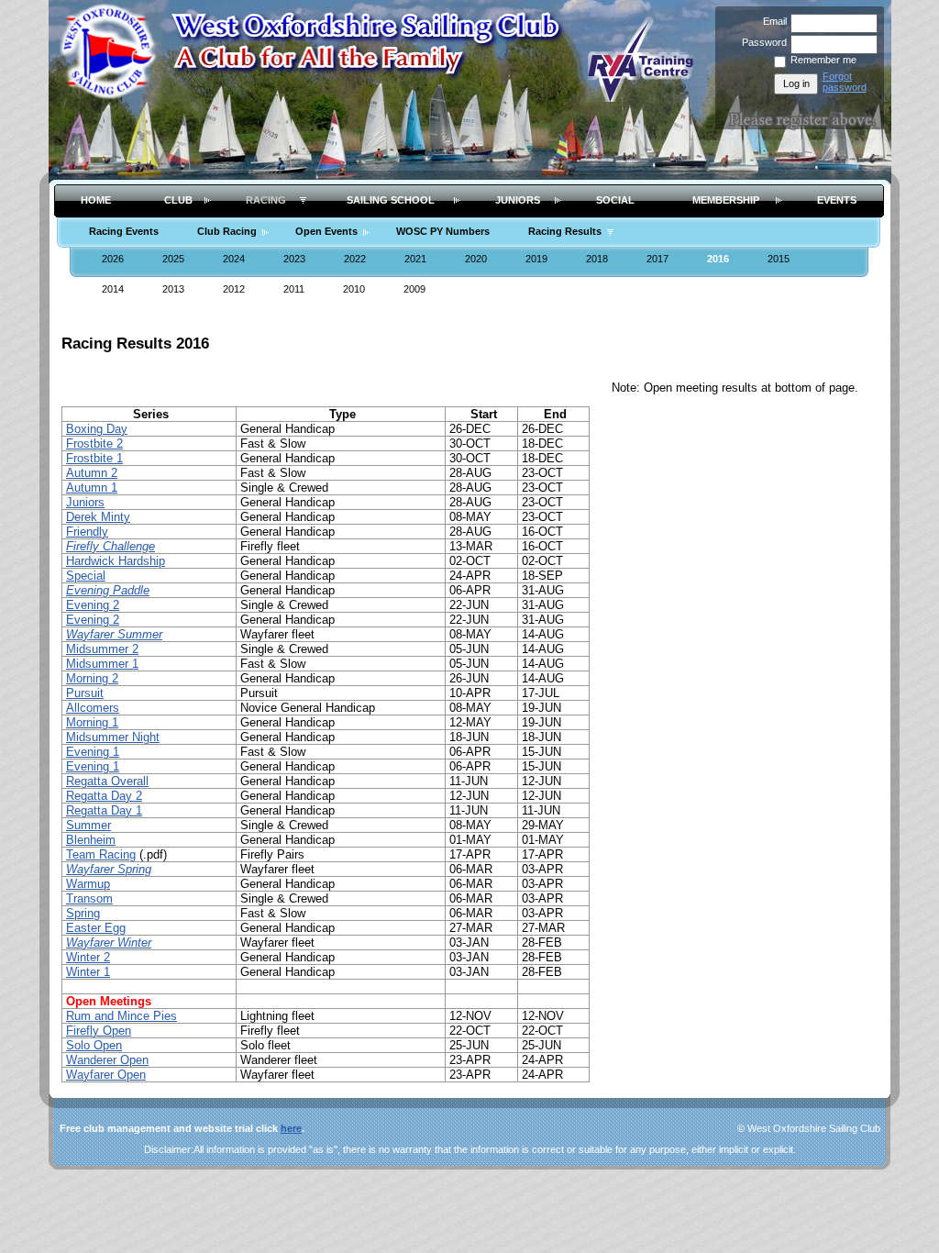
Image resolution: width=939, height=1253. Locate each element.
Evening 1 (92, 752)
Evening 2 (92, 605)
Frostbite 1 (94, 458)
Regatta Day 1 (104, 810)
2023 (294, 258)
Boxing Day (96, 429)
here (291, 1128)
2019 (536, 258)
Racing (266, 199)
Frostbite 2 (94, 443)
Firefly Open (98, 1030)
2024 (234, 258)
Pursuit (85, 693)
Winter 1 (88, 972)
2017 (657, 258)
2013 (173, 288)
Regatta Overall (107, 781)
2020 (476, 258)
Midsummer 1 (102, 664)
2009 (414, 288)
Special (85, 575)
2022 (355, 258)
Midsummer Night (113, 737)
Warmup (88, 884)
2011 (293, 288)
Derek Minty (98, 517)
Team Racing (101, 854)
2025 (173, 258)
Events (836, 199)
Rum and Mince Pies (121, 1016)
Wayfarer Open (106, 1074)
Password (761, 42)
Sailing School (391, 199)
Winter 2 (88, 957)
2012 (234, 288)
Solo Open (94, 1045)
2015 (779, 258)
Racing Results (565, 231)
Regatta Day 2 (104, 796)
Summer (88, 825)
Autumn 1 (91, 487)
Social (615, 199)
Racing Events (124, 231)
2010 (354, 288)
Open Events (326, 231)
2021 (415, 258)
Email (772, 21)
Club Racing (227, 231)
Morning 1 (92, 722)
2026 (113, 258)
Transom (89, 898)
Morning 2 (92, 678)
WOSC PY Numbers (443, 231)
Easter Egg (96, 928)
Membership (725, 199)
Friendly (87, 531)
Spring (83, 913)
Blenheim (91, 840)
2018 (597, 258)
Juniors (517, 199)
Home (96, 199)
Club (178, 199)
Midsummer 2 (102, 649)
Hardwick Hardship (115, 561)
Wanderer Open (107, 1060)
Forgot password (845, 82)
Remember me (823, 59)
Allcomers (92, 708)
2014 (113, 288)
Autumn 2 (91, 473)
